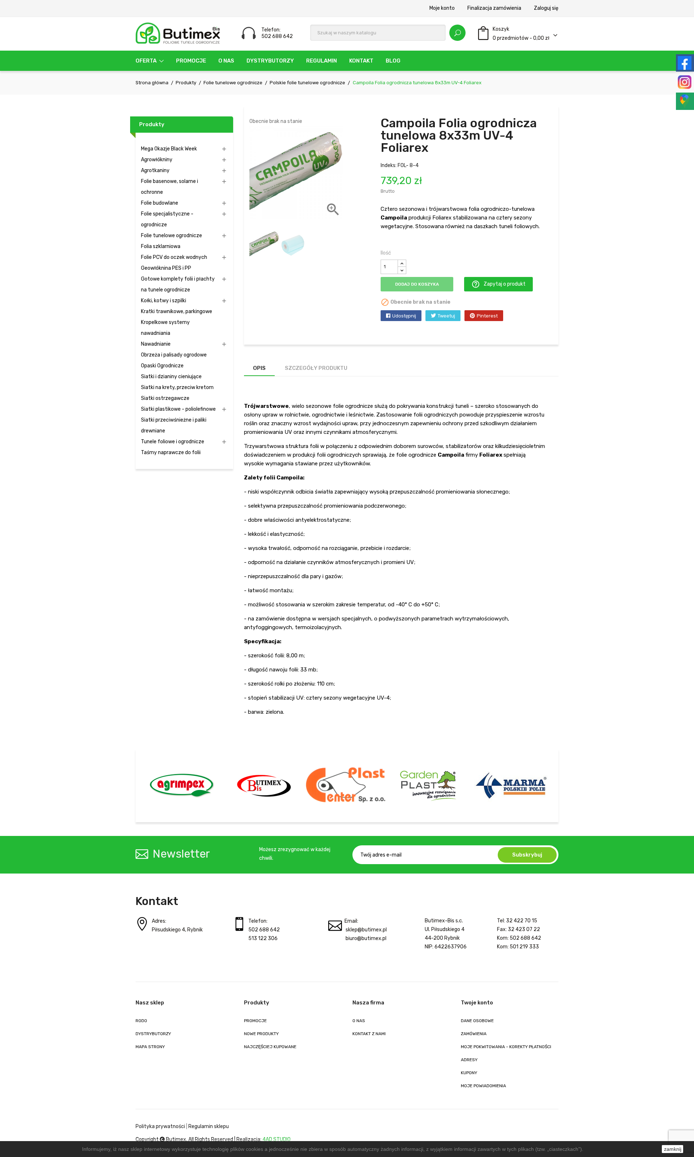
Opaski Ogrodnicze (162, 366)
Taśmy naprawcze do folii (171, 452)
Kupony (469, 1072)
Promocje (255, 1020)
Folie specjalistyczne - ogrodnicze (167, 219)
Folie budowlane (159, 203)
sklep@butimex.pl (366, 930)
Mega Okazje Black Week (169, 149)
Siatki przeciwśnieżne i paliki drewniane (173, 425)
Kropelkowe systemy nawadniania (165, 327)
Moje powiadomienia (483, 1085)
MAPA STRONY (150, 1046)
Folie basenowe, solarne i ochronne (169, 186)
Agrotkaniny (155, 170)
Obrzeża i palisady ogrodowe (174, 355)
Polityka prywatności (160, 1126)
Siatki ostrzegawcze (165, 398)
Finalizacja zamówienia (494, 8)
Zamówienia (474, 1033)
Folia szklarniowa (160, 246)
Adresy (469, 1059)
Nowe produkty (261, 1033)
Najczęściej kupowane (270, 1046)
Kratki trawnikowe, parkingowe (176, 311)
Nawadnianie (156, 344)
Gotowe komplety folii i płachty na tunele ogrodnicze (178, 284)
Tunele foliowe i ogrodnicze (172, 442)
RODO (141, 1020)
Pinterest (487, 316)
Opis (259, 368)
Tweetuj (446, 316)
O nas (358, 1020)
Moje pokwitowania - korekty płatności (506, 1046)
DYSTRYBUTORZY (153, 1033)
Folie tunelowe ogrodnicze (171, 235)
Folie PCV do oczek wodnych (174, 257)
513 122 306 (263, 938)
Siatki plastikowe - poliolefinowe (178, 409)
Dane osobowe (477, 1020)
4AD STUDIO (276, 1139)
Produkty (151, 124)
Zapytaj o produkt (498, 284)
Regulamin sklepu (208, 1126)
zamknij (672, 1149)
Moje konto (442, 8)
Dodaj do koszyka (417, 284)
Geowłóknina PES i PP (166, 268)
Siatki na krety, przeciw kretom (177, 387)
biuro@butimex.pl (366, 938)
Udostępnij (404, 316)
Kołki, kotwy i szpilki (163, 301)
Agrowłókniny (156, 160)
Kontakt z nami (369, 1033)
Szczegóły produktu (316, 368)
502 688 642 (264, 930)
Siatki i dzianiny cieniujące (171, 376)
